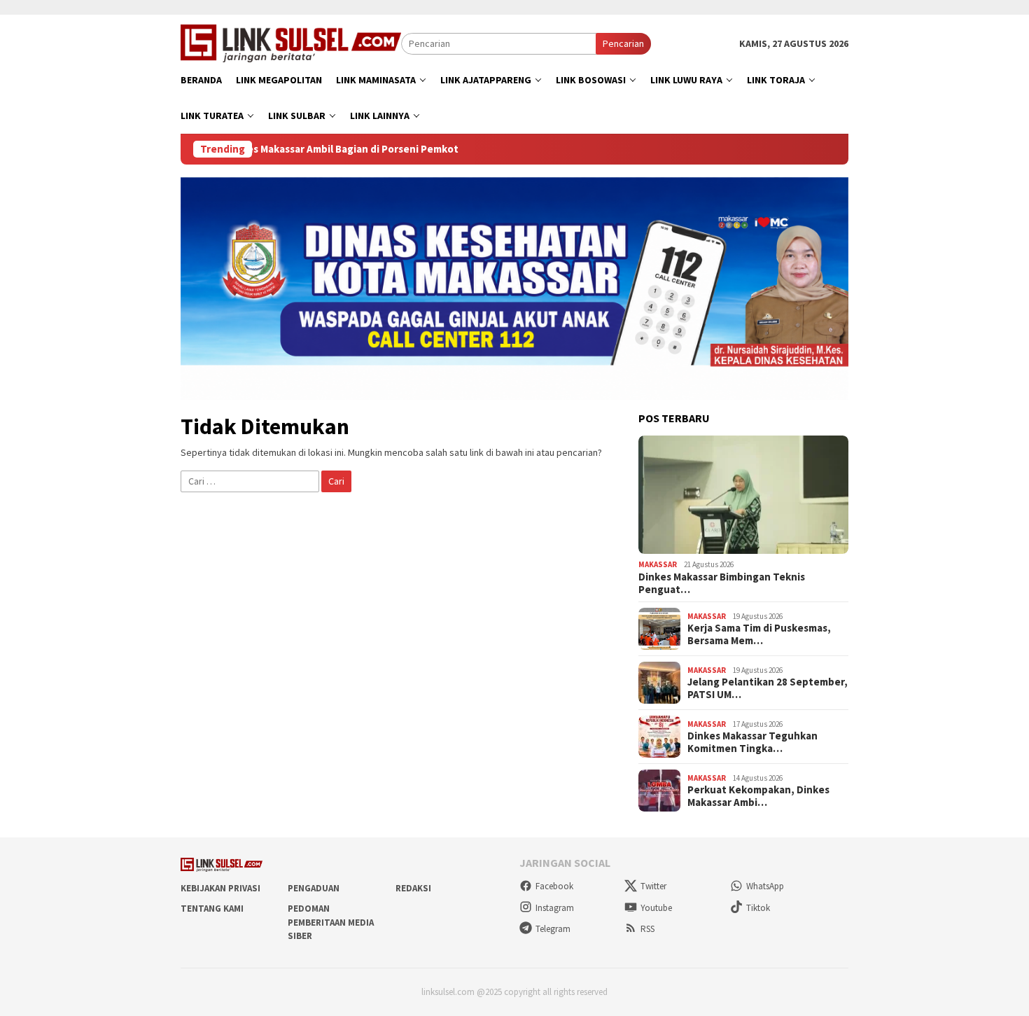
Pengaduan (314, 888)
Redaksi (413, 888)
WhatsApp (765, 886)
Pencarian (623, 43)
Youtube (656, 908)
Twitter (653, 886)
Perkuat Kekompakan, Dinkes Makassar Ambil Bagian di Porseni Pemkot (296, 149)
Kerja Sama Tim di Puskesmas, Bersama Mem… (759, 634)
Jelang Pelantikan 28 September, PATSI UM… (767, 688)
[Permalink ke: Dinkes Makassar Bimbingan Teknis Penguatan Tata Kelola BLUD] (743, 495)
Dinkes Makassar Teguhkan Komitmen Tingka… (752, 742)
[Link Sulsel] (291, 42)
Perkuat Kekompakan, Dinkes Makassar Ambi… (758, 796)
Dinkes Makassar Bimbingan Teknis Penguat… (721, 583)
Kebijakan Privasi (220, 888)
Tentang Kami (212, 908)
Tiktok (758, 908)
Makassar (657, 564)
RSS (647, 929)
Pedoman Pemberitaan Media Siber (331, 922)
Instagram (555, 908)
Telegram (553, 929)
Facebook (554, 886)
